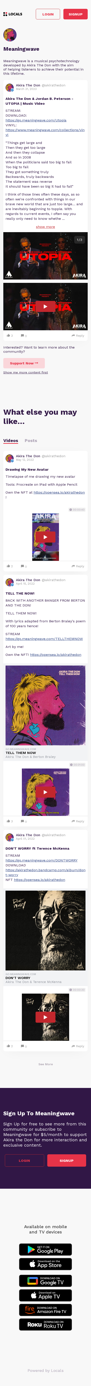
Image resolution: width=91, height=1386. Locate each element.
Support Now (22, 363)
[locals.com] (12, 14)
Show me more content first (25, 372)
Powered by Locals (46, 1370)
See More (45, 1064)
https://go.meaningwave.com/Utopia (36, 120)
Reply (80, 335)
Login (48, 14)
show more (45, 227)
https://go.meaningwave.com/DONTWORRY (42, 860)
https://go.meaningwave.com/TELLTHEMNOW (44, 639)
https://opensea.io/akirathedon (59, 492)
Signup (76, 14)
